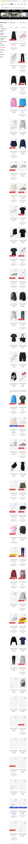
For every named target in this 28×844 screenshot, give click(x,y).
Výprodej (17, 27)
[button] (14, 23)
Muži (6, 4)
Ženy (3, 4)
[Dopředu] (23, 8)
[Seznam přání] (22, 4)
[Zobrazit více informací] (13, 50)
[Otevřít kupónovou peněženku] (12, 4)
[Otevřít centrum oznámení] (19, 4)
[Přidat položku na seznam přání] (16, 32)
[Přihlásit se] (16, 4)
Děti (9, 4)
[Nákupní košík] (25, 4)
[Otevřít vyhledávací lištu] (25, 8)
